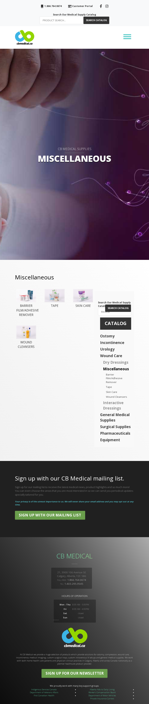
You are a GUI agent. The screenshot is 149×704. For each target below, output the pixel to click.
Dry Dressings (115, 362)
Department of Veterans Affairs (44, 692)
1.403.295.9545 (73, 583)
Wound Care (111, 355)
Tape (109, 387)
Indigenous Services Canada (44, 689)
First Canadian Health (44, 695)
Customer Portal (82, 6)
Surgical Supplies (115, 426)
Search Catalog (96, 20)
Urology (107, 349)
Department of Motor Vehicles (102, 695)
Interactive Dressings (113, 405)
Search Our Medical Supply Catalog (74, 14)
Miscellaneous (116, 368)
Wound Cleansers (116, 397)
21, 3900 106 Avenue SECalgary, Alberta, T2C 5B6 (71, 574)
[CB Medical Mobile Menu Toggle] (127, 37)
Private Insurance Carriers (102, 698)
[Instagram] (107, 6)
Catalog (115, 323)
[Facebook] (101, 6)
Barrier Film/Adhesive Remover (114, 378)
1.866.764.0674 (53, 6)
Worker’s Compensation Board (102, 692)
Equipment (110, 439)
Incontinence (112, 342)
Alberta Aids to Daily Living (102, 689)
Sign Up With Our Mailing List (50, 515)
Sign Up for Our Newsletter (75, 673)
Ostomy (107, 336)
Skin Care (111, 392)
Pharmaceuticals (115, 433)
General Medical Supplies (115, 417)
